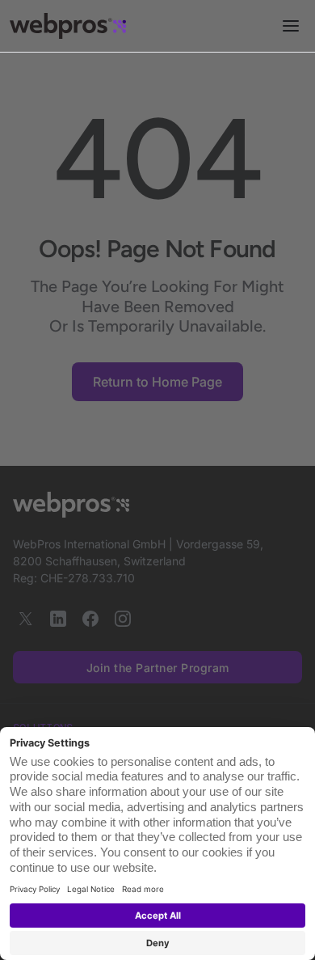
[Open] (290, 25)
